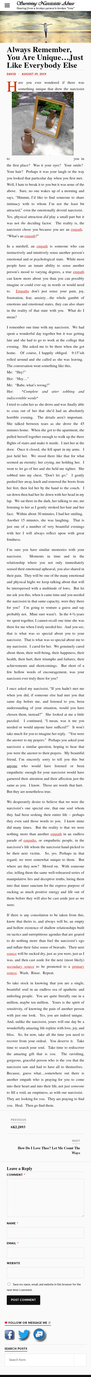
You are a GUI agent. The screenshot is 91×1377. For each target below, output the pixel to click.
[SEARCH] (80, 1360)
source (12, 953)
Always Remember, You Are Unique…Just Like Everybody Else (45, 57)
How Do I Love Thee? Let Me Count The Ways (49, 1150)
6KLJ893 (18, 1127)
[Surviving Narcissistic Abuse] (45, 5)
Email (13, 1243)
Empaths (22, 290)
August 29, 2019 (34, 74)
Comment (16, 1175)
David (11, 74)
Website (13, 1263)
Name (12, 1223)
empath (76, 229)
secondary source (20, 966)
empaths (29, 840)
